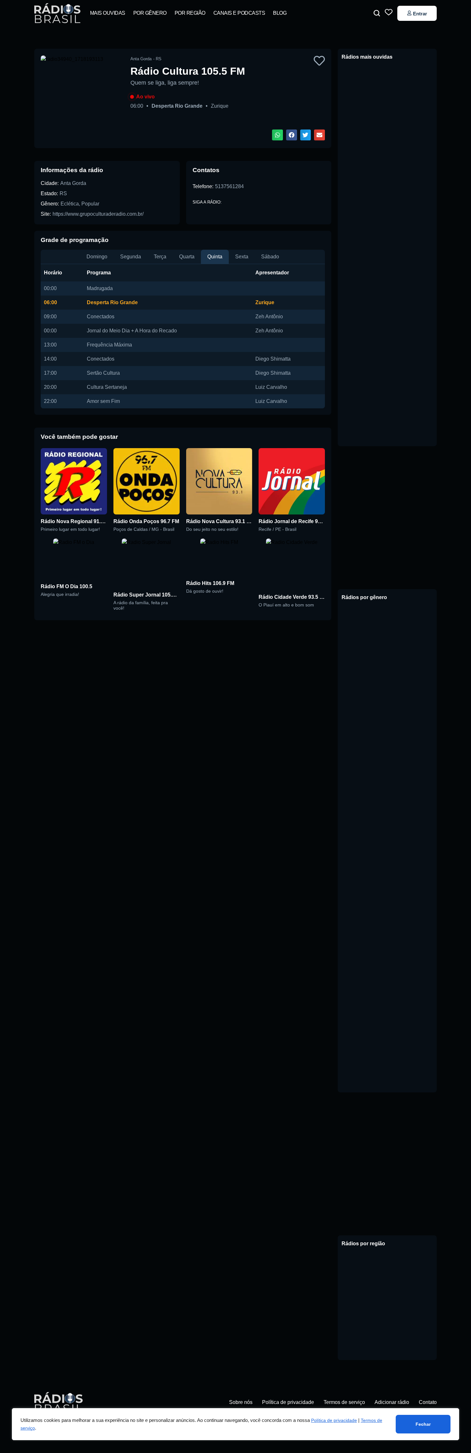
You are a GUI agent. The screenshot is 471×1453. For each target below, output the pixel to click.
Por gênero (150, 13)
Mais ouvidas (107, 13)
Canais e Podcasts (239, 13)
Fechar (423, 1424)
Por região (190, 13)
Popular (90, 203)
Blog (279, 13)
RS (63, 193)
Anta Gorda (73, 183)
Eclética (70, 203)
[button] (377, 13)
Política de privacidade (334, 1420)
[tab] (97, 257)
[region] (235, 1424)
